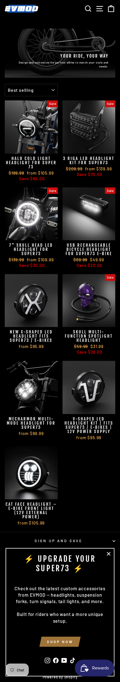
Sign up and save (59, 540)
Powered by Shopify (60, 677)
